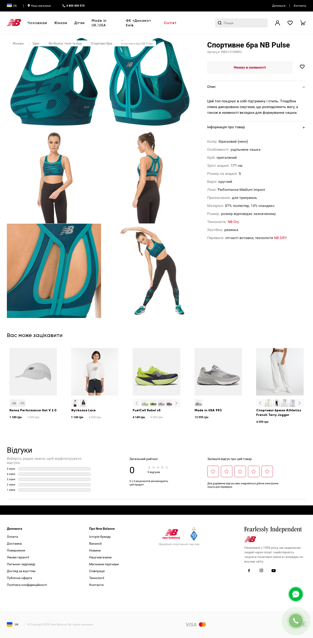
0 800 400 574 (75, 5)
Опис (211, 86)
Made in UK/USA (99, 23)
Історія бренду (100, 536)
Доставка (14, 543)
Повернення (16, 550)
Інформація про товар (226, 127)
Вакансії (95, 543)
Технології (96, 578)
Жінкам (60, 23)
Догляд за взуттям (21, 571)
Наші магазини (41, 5)
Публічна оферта (19, 578)
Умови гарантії (18, 557)
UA (15, 5)
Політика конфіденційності (27, 585)
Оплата (12, 536)
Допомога (279, 5)
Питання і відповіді (21, 564)
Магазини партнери (104, 564)
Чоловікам (37, 23)
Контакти (300, 5)
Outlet (170, 23)
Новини (95, 550)
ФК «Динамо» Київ (138, 23)
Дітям (79, 23)
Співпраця (97, 571)
